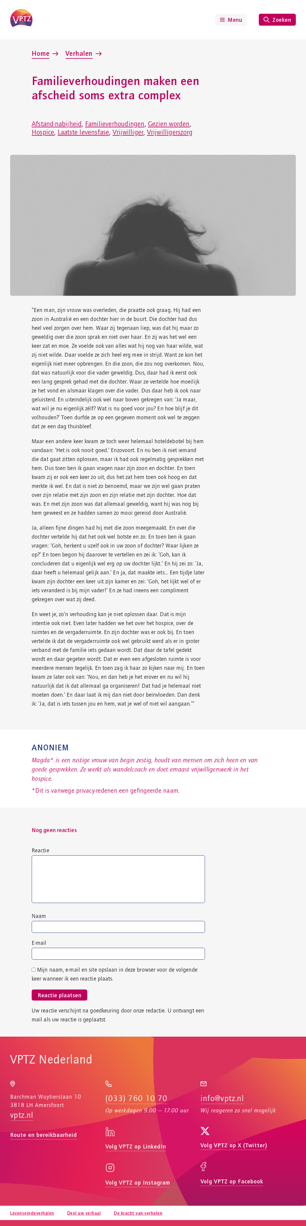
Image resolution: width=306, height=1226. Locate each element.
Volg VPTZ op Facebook (232, 1181)
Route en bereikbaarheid (43, 1134)
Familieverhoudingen (115, 124)
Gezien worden (169, 124)
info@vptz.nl (222, 1098)
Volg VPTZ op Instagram (137, 1182)
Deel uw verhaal (84, 1213)
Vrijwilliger (128, 132)
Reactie (40, 851)
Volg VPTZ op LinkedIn (135, 1146)
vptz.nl (21, 1115)
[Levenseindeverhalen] (21, 19)
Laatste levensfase (83, 132)
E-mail (39, 943)
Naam (39, 916)
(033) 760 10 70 (136, 1098)
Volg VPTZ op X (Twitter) (234, 1145)
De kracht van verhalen (138, 1213)
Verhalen (79, 53)
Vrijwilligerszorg (169, 132)
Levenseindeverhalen (32, 1213)
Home (40, 53)
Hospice (43, 132)
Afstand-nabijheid (57, 124)
